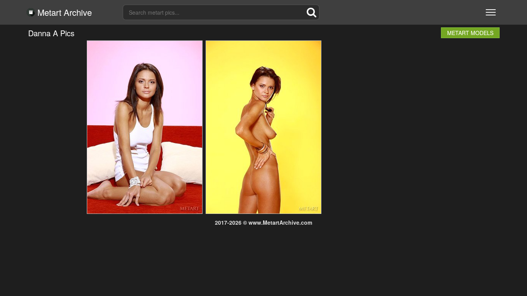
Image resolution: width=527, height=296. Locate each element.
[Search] (311, 12)
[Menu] (490, 12)
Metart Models (470, 33)
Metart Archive (63, 12)
